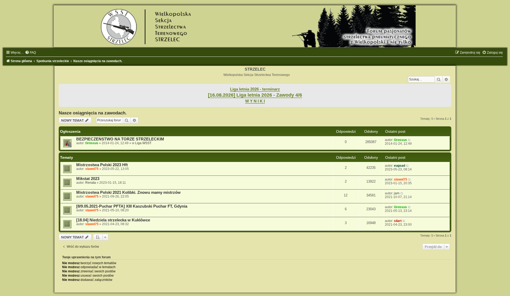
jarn (397, 193)
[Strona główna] (255, 26)
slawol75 (92, 169)
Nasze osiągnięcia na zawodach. (93, 112)
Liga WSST (143, 143)
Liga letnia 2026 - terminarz (255, 89)
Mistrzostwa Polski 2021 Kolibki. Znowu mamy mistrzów (128, 192)
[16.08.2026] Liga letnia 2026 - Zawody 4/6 (255, 95)
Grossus (91, 143)
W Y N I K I (255, 101)
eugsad (399, 166)
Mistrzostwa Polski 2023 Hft (102, 165)
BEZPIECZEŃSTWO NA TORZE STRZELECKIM (120, 139)
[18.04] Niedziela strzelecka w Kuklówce (113, 220)
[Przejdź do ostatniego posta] (409, 140)
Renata (90, 183)
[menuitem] (30, 52)
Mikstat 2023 (87, 179)
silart (398, 221)
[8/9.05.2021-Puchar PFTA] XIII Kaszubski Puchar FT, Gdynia (131, 206)
